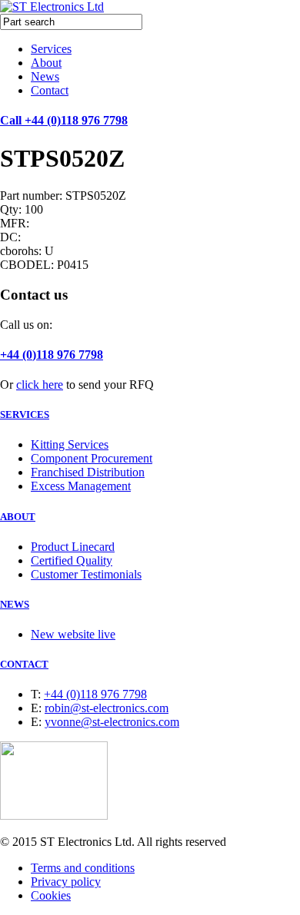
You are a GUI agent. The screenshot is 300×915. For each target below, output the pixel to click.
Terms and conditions (83, 867)
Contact (49, 90)
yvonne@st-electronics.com (112, 721)
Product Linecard (73, 546)
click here (39, 384)
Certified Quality (71, 560)
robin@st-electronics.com (106, 707)
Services (51, 48)
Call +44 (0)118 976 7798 (64, 120)
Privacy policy (66, 881)
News (45, 76)
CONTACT (24, 664)
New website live (73, 634)
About (46, 62)
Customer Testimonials (86, 574)
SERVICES (24, 414)
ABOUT (17, 516)
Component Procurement (91, 458)
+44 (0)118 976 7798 (51, 354)
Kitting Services (69, 444)
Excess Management (81, 485)
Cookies (51, 895)
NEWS (14, 604)
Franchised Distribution (88, 472)
